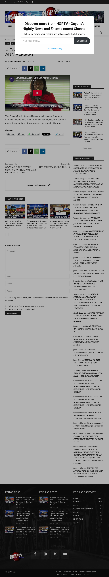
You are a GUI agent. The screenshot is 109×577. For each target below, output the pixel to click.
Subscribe (82, 40)
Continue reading (54, 48)
